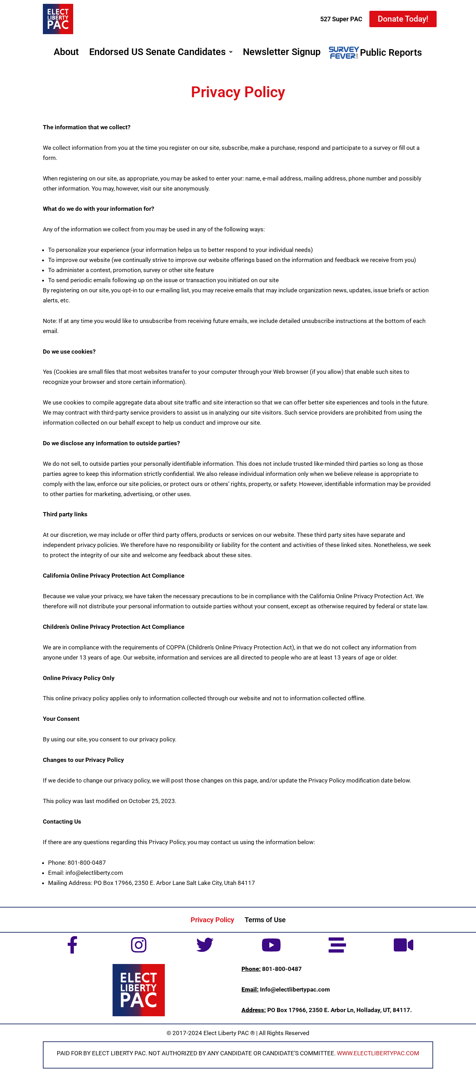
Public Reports (391, 52)
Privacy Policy (212, 920)
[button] (161, 52)
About (66, 51)
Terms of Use (265, 920)
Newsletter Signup (282, 51)
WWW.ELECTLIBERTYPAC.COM (378, 1053)
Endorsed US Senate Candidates (157, 51)
